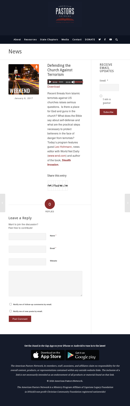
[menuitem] (17, 39)
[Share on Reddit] (63, 185)
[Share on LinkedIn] (57, 185)
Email (53, 248)
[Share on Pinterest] (54, 185)
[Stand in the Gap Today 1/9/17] (127, 203)
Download (53, 86)
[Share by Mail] (67, 185)
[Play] (50, 82)
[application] (65, 81)
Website (53, 260)
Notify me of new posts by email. (27, 311)
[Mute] (73, 82)
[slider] (79, 81)
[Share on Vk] (60, 185)
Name (53, 235)
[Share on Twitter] (50, 185)
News (15, 51)
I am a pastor (107, 101)
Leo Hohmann (63, 147)
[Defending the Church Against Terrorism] (23, 79)
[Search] (116, 39)
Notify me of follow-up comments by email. (32, 304)
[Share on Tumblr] (58, 185)
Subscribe (108, 112)
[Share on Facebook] (48, 185)
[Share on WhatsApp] (52, 185)
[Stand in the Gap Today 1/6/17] (2, 203)
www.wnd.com (57, 156)
